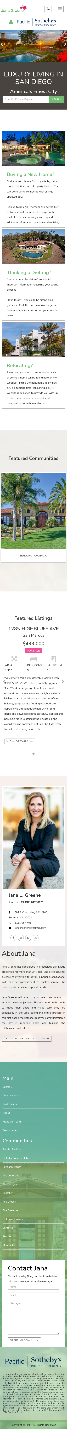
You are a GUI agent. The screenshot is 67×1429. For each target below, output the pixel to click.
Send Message (23, 1340)
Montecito (9, 1245)
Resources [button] (9, 1130)
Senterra (8, 1228)
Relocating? (20, 365)
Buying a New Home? (30, 174)
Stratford (8, 1236)
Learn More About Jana (25, 1038)
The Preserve (10, 1210)
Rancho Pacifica (12, 1149)
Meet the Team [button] (12, 1121)
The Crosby (9, 1201)
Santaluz (8, 1193)
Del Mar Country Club (15, 1158)
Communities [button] (10, 1095)
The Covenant (11, 1175)
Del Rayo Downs (13, 1219)
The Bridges (10, 1184)
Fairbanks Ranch (12, 1167)
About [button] (6, 1113)
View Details (18, 741)
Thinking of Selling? (29, 272)
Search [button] (6, 1087)
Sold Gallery (10, 1104)
